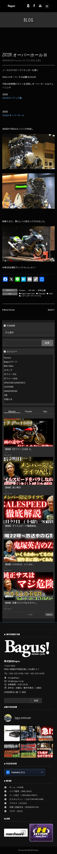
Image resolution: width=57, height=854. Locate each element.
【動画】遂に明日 (12, 487)
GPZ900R (8, 386)
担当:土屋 (35, 60)
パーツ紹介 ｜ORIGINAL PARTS (22, 795)
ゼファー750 (10, 374)
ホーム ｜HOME (15, 787)
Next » (49, 614)
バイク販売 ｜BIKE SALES (19, 791)
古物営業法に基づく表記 (15, 692)
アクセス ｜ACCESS (17, 803)
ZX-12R (26, 60)
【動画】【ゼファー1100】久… (18, 449)
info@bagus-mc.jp (16, 681)
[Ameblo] (28, 6)
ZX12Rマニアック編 (12, 98)
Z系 (5, 395)
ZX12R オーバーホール (13, 115)
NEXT (51, 310)
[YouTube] (40, 6)
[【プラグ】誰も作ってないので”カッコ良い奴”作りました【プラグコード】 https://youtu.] (45, 750)
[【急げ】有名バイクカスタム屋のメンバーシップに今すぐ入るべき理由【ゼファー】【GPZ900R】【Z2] (45, 733)
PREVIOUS (8, 310)
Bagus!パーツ (10, 361)
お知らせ (8, 399)
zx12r (51, 293)
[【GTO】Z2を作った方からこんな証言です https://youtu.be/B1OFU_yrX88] (28, 733)
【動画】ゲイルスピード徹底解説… (20, 526)
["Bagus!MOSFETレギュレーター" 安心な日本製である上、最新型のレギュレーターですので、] (12, 733)
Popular (28, 411)
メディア (8, 370)
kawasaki (41, 293)
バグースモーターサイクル (31, 296)
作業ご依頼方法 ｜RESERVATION (23, 807)
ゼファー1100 (10, 378)
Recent (12, 411)
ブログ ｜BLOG (15, 811)
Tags (45, 411)
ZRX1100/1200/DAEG (14, 382)
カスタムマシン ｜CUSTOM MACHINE (25, 799)
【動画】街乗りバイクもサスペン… (20, 602)
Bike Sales (9, 366)
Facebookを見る (18, 772)
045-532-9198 (16, 673)
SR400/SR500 (10, 391)
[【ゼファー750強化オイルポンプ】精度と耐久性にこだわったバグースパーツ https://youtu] (28, 750)
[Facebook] (34, 6)
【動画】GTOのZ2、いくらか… (19, 564)
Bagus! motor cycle (28, 293)
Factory (18, 60)
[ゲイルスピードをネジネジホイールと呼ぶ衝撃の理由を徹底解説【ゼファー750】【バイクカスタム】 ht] (12, 750)
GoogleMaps (13, 678)
